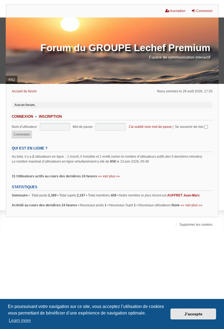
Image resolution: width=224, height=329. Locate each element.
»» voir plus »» (109, 176)
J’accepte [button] (193, 314)
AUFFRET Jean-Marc (183, 195)
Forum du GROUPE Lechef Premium (125, 47)
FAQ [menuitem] (11, 80)
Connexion (22, 117)
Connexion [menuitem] (204, 11)
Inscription (50, 117)
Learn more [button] (20, 320)
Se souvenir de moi (189, 127)
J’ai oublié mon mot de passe (150, 127)
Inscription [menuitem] (177, 11)
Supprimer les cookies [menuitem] (196, 225)
